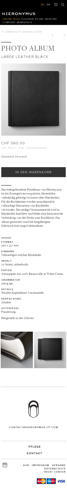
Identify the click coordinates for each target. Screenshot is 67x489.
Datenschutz (55, 468)
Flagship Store (32, 19)
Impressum (40, 465)
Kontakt (34, 453)
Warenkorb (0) (56, 4)
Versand (59, 465)
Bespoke (51, 19)
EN (48, 4)
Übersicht (23, 31)
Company (9, 22)
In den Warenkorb (33, 172)
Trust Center (55, 471)
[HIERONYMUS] (19, 13)
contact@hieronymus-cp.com (33, 427)
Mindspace (25, 22)
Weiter (63, 36)
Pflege (35, 446)
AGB (26, 465)
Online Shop (11, 19)
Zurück (53, 36)
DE (42, 4)
